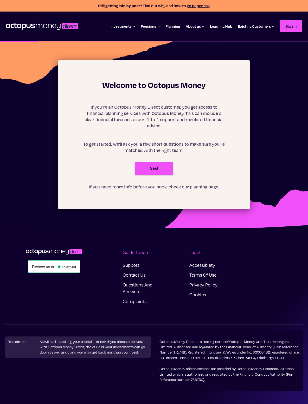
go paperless (198, 5)
